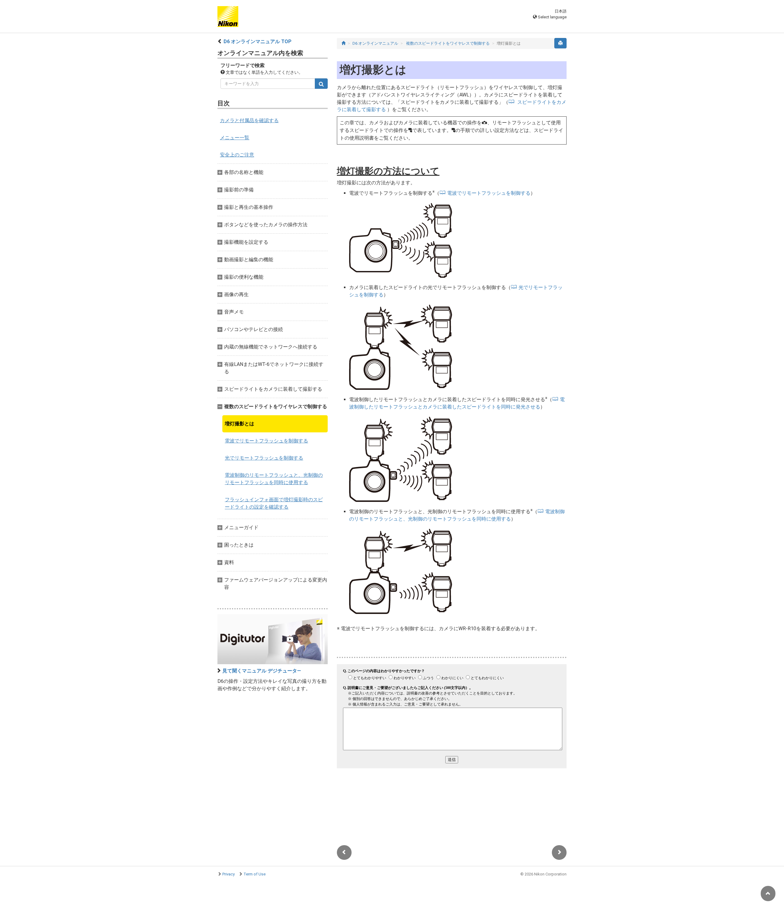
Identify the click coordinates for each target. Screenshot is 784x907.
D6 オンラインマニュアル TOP (258, 41)
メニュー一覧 (234, 138)
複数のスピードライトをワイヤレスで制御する (448, 43)
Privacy (228, 874)
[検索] (321, 83)
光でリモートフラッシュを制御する (264, 458)
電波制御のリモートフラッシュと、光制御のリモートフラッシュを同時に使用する (274, 478)
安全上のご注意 (237, 155)
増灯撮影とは (239, 424)
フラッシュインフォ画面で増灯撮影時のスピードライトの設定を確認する (274, 503)
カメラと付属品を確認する (249, 120)
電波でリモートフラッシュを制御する (266, 441)
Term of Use (254, 874)
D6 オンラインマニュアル (375, 43)
